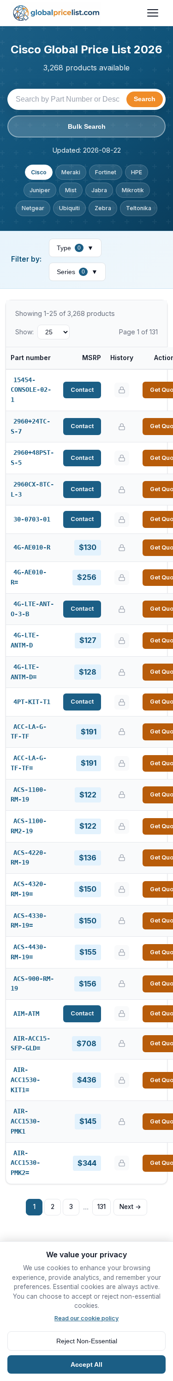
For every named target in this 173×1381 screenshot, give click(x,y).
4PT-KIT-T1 (31, 701)
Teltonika (138, 208)
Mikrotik (133, 190)
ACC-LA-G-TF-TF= (29, 763)
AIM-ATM (26, 1013)
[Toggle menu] (152, 13)
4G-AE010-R (31, 547)
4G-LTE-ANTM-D (25, 640)
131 (101, 1206)
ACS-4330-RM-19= (29, 920)
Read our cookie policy (86, 1318)
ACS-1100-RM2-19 (29, 826)
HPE (136, 172)
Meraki (70, 172)
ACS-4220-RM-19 (29, 857)
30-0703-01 (31, 519)
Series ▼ (77, 271)
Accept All (86, 1364)
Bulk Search (87, 126)
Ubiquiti (69, 208)
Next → (130, 1206)
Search (144, 99)
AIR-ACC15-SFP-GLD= (30, 1043)
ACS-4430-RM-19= (29, 952)
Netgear (33, 208)
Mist (71, 190)
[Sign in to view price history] (121, 390)
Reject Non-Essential (86, 1341)
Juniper (40, 190)
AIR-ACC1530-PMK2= (25, 1163)
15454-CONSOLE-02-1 (31, 390)
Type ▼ (75, 248)
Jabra (99, 190)
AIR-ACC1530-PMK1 (25, 1121)
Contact (82, 389)
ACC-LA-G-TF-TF (29, 731)
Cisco (39, 172)
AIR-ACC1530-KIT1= (25, 1080)
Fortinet (105, 172)
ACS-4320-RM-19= (29, 889)
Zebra (103, 208)
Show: (24, 332)
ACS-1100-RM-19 (29, 794)
